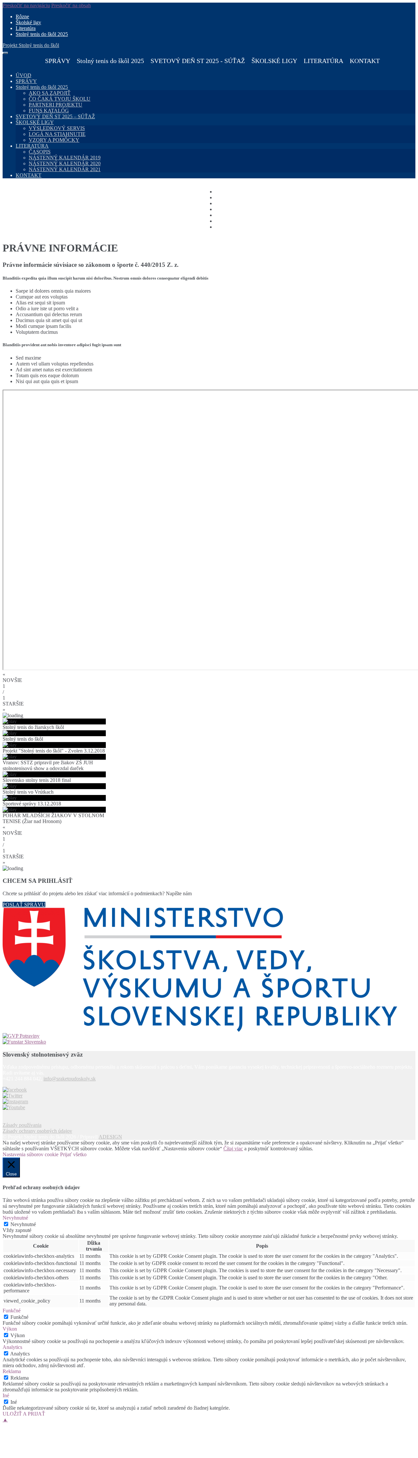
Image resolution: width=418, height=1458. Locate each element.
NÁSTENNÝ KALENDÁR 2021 (65, 169)
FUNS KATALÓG (49, 110)
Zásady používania (22, 1125)
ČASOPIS (40, 151)
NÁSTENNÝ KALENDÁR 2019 (65, 157)
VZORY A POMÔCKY (54, 140)
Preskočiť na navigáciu (26, 5)
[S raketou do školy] (15, 1090)
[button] (209, 677)
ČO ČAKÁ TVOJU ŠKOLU (59, 99)
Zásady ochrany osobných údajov (37, 1131)
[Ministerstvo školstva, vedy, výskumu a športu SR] (209, 970)
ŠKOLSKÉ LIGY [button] (274, 60)
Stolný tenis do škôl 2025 (42, 34)
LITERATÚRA (32, 146)
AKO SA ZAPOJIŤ (50, 93)
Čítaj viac (233, 1148)
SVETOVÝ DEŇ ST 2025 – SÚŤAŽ (55, 116)
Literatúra (26, 28)
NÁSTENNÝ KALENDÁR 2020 (65, 163)
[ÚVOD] (38, 60)
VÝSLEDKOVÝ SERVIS (57, 128)
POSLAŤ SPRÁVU (24, 904)
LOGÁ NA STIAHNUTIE (57, 134)
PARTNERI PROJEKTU (55, 104)
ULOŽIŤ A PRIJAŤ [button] (24, 1414)
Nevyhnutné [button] (15, 1218)
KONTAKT (365, 60)
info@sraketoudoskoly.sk (69, 1078)
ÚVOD (23, 75)
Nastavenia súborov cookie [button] (30, 1154)
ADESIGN (110, 1137)
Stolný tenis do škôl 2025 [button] (110, 60)
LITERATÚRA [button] (323, 60)
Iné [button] (6, 1395)
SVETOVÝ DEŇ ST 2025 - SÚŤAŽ (198, 60)
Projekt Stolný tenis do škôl (31, 45)
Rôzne (22, 16)
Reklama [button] (12, 1371)
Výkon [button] (10, 1329)
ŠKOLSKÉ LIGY (35, 122)
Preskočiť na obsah (71, 5)
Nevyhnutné (23, 1224)
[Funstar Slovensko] (209, 1042)
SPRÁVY (57, 60)
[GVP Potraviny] (209, 1036)
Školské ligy (28, 22)
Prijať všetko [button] (73, 1154)
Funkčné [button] (12, 1310)
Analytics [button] (12, 1347)
